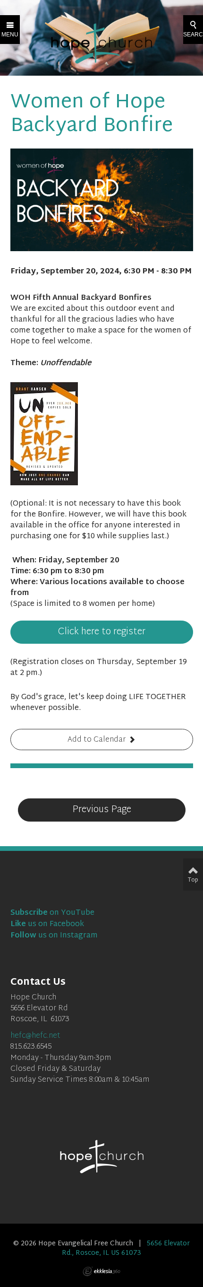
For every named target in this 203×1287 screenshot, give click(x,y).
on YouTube (52, 913)
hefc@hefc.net (35, 1036)
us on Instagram (54, 936)
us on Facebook (47, 924)
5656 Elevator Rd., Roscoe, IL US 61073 (126, 1248)
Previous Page (101, 809)
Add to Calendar (97, 740)
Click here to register (101, 631)
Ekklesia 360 (101, 1271)
